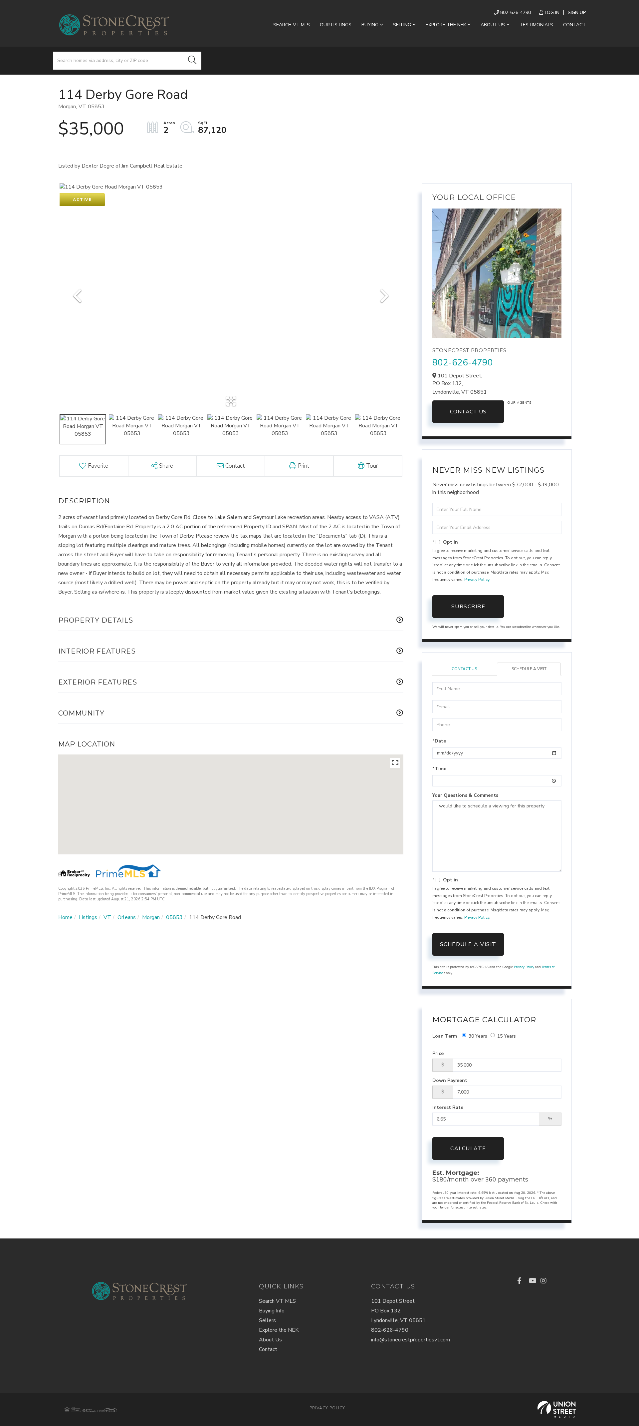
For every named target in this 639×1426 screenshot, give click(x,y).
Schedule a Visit (529, 669)
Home (65, 917)
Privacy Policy (476, 579)
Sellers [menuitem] (267, 1320)
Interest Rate (447, 1107)
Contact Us (468, 411)
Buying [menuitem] (369, 25)
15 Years (506, 1036)
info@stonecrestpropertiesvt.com (410, 1339)
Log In (552, 12)
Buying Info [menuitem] (272, 1310)
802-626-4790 (515, 12)
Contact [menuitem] (574, 25)
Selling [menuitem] (402, 25)
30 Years (478, 1036)
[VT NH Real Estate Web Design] (556, 1409)
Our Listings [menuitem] (335, 25)
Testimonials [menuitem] (536, 25)
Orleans (126, 917)
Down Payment (449, 1080)
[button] (192, 61)
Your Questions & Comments (465, 795)
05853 (174, 917)
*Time (439, 768)
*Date (439, 741)
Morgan (151, 917)
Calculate (468, 1148)
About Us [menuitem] (493, 25)
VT (107, 917)
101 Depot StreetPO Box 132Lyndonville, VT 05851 (398, 1310)
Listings (88, 917)
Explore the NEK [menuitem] (446, 25)
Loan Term (444, 1036)
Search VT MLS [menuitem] (291, 25)
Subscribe (468, 606)
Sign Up (577, 12)
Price (438, 1053)
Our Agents (519, 402)
